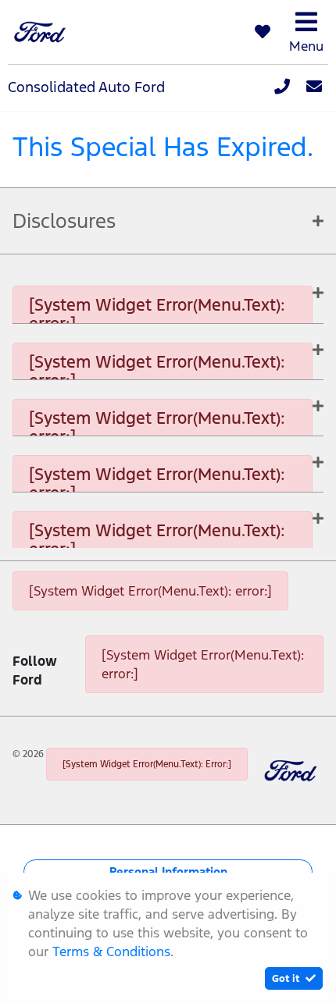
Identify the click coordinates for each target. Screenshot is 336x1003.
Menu (306, 46)
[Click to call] (282, 87)
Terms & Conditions (111, 951)
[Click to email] (314, 87)
